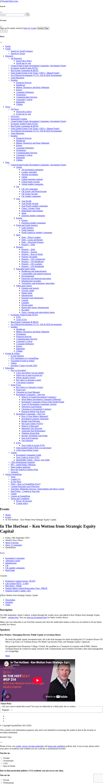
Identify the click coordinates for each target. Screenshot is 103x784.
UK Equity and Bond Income (34, 191)
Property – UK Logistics (31, 264)
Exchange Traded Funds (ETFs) (24, 68)
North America (27, 230)
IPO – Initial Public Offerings (23, 465)
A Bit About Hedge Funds (27, 450)
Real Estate (10, 570)
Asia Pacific (26, 201)
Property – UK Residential (32, 266)
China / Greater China (30, 208)
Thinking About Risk (30, 433)
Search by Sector (18, 53)
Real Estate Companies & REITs (24, 70)
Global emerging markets (32, 179)
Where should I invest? (26, 377)
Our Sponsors (27, 440)
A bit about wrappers (25, 382)
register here (13, 617)
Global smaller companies (32, 184)
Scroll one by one (23, 63)
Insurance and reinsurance (32, 298)
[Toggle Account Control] (4, 31)
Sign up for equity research (11, 28)
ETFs (18, 317)
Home (8, 46)
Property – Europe (29, 252)
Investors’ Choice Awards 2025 (24, 365)
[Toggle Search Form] (1, 31)
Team (13, 477)
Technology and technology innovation (38, 283)
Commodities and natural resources (36, 273)
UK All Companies (29, 189)
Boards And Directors (30, 421)
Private (6, 780)
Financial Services (24, 82)
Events (8, 517)
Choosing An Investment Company (36, 409)
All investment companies (32, 169)
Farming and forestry (30, 288)
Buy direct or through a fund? (28, 380)
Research (9, 56)
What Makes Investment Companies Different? (41, 399)
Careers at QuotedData (20, 496)
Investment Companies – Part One (30, 394)
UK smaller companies (31, 196)
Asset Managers (17, 78)
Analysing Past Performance (33, 431)
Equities (14, 80)
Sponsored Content (19, 119)
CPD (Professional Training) (23, 462)
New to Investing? (18, 370)
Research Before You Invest (33, 411)
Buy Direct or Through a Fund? (29, 387)
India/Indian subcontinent (32, 211)
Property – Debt (28, 244)
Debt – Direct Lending (31, 237)
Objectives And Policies (31, 407)
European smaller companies (33, 223)
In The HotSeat (17, 356)
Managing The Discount (31, 428)
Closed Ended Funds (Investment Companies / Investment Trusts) (38, 65)
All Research (16, 58)
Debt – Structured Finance (32, 242)
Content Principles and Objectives (25, 486)
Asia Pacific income (29, 203)
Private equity (27, 305)
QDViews (15, 116)
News (7, 107)
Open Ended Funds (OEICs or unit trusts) (33, 448)
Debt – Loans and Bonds (32, 240)
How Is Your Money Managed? (34, 416)
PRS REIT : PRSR (13, 586)
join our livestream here (37, 617)
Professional (8, 783)
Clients (14, 494)
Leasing (24, 300)
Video (7, 605)
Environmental (27, 276)
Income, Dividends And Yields (34, 436)
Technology (21, 95)
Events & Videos (12, 353)
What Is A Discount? (30, 426)
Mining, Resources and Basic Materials (32, 87)
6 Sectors (12, 542)
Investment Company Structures (35, 419)
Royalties (25, 310)
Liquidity (25, 303)
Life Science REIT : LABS (17, 583)
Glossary (14, 472)
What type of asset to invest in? (29, 375)
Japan (23, 213)
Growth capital (27, 290)
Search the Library (24, 61)
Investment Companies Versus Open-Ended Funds (42, 402)
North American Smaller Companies (36, 232)
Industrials (20, 102)
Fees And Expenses (29, 438)
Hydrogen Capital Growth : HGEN (20, 581)
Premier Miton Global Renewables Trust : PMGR (26, 588)
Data (7, 162)
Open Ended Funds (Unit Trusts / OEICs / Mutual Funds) (35, 73)
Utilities (19, 104)
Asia (18, 199)
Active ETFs (21, 319)
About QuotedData (13, 474)
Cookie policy (22, 503)
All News (15, 109)
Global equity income (30, 182)
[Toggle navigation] (6, 31)
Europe (19, 218)
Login (33, 28)
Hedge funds (26, 293)
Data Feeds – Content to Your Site (25, 491)
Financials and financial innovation (36, 278)
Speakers (9, 602)
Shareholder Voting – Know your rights (33, 460)
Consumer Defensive (25, 92)
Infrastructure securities (31, 281)
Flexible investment (29, 174)
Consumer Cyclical (24, 99)
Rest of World (9, 766)
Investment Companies (15, 558)
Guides (14, 452)
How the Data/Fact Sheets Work (24, 469)
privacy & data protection (33, 746)
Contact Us (15, 479)
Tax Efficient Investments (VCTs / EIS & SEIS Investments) (36, 75)
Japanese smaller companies (33, 215)
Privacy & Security (24, 501)
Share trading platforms (20, 467)
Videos (14, 363)
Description (10, 600)
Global (19, 167)
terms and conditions (56, 746)
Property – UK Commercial (33, 259)
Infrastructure (27, 295)
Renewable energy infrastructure (35, 307)
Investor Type (43, 28)
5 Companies (13, 545)
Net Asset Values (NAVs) (32, 423)
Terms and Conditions (20, 498)
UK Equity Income (29, 194)
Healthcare (20, 85)
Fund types (20, 390)
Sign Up (26, 28)
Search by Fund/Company (22, 51)
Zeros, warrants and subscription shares (38, 312)
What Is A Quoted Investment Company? (38, 397)
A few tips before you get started (30, 373)
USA (5, 763)
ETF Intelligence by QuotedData (24, 358)
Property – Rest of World (32, 254)
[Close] (1, 12)
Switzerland (8, 761)
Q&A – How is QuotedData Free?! (26, 484)
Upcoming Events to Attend (22, 361)
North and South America (27, 225)
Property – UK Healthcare (32, 261)
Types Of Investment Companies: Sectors (38, 404)
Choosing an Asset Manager (28, 392)
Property (19, 247)
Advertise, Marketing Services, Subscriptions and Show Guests (37, 489)
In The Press (16, 481)
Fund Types (16, 385)
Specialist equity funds (25, 269)
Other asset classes (24, 286)
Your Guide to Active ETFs (33, 445)
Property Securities (29, 257)
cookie (18, 746)
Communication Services (26, 97)
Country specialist (29, 172)
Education (9, 368)
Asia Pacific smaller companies (34, 206)
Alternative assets (12, 560)
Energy (19, 90)
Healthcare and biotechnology (34, 271)
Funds (8, 49)
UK (17, 186)
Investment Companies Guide (28, 455)
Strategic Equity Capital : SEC (18, 591)
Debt (18, 235)
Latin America (27, 228)
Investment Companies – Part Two (30, 414)
